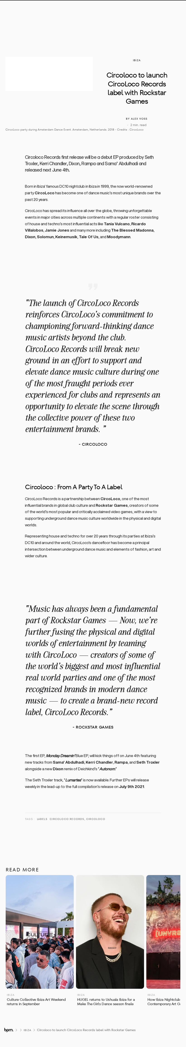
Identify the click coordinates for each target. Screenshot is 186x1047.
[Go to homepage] (8, 1030)
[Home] (36, 10)
